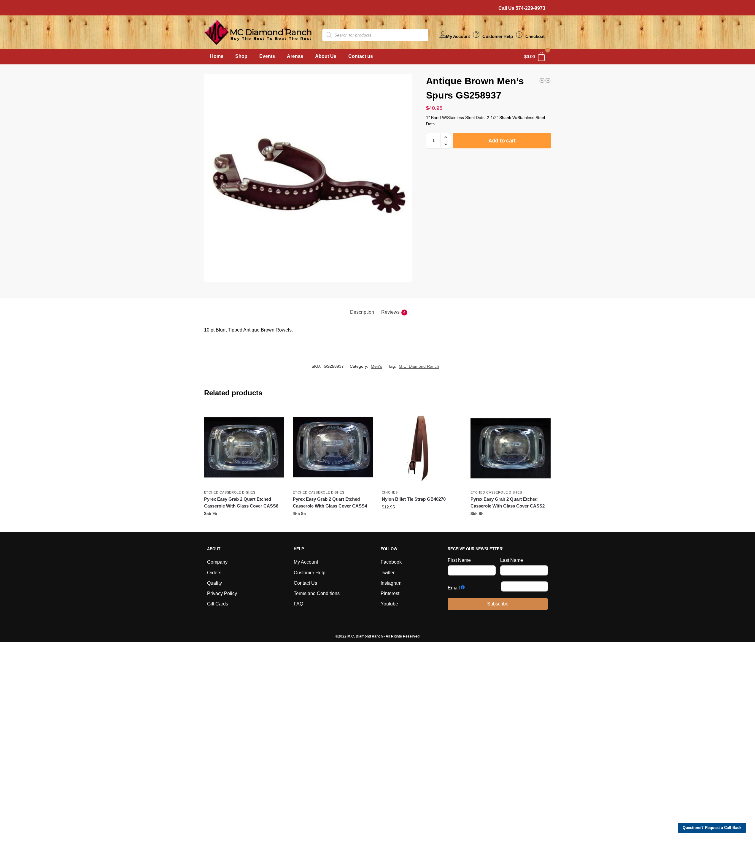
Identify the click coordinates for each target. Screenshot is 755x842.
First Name (459, 560)
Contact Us (305, 583)
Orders (214, 572)
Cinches (390, 492)
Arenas (295, 56)
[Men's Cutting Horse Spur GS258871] (542, 80)
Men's (376, 366)
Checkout (535, 36)
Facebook (391, 561)
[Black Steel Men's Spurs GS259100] (548, 80)
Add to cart (502, 141)
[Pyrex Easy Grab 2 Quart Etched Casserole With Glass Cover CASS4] (333, 447)
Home (216, 56)
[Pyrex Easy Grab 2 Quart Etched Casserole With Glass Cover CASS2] (511, 447)
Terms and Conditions (317, 593)
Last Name (511, 560)
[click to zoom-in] (308, 178)
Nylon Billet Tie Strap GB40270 (414, 499)
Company (217, 561)
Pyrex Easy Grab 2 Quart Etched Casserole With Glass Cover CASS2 (508, 502)
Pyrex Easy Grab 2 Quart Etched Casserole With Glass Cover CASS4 (330, 502)
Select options (421, 519)
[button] (446, 137)
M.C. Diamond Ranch (419, 366)
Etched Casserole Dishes (229, 492)
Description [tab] (362, 312)
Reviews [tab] (393, 312)
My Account (458, 36)
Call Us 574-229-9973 (521, 8)
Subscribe (497, 603)
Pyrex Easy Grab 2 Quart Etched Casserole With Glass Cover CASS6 (241, 502)
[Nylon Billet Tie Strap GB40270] (422, 447)
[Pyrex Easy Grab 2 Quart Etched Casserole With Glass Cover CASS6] (244, 447)
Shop (241, 56)
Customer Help (497, 36)
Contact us (360, 56)
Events (267, 56)
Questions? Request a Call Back (712, 828)
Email (454, 587)
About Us (325, 56)
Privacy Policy (222, 593)
